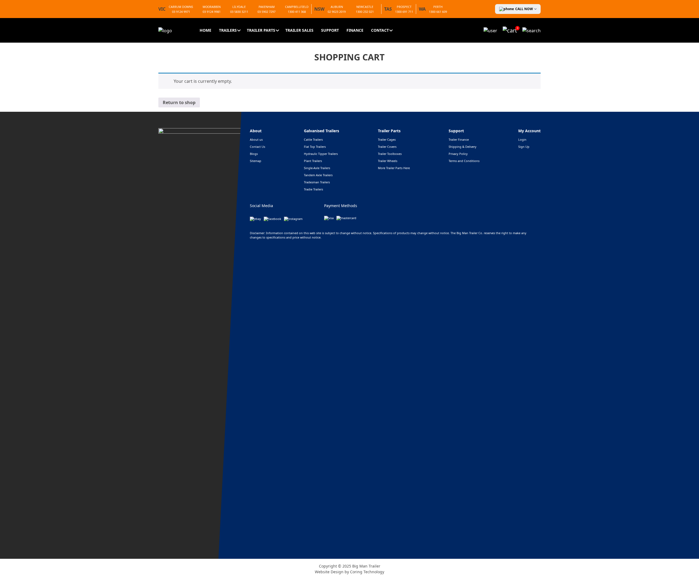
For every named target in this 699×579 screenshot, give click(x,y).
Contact (380, 30)
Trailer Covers (387, 147)
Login (522, 139)
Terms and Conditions (464, 161)
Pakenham (267, 7)
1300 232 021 (365, 12)
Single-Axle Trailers (317, 168)
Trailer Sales (299, 30)
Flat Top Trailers (315, 147)
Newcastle (364, 7)
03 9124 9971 (181, 12)
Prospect (404, 7)
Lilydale (239, 7)
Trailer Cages (387, 139)
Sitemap (255, 161)
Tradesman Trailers (317, 182)
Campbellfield (297, 7)
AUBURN (337, 7)
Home (205, 30)
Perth (438, 7)
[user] (490, 30)
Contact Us (257, 147)
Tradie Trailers (313, 189)
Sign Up (523, 147)
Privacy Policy (458, 154)
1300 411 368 (297, 12)
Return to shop (179, 102)
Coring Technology (367, 571)
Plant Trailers (313, 161)
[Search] (531, 30)
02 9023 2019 (337, 12)
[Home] (165, 30)
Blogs (254, 154)
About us (256, 139)
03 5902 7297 (266, 12)
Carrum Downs (181, 7)
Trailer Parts (261, 30)
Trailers (228, 30)
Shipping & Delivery (462, 147)
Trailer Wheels (387, 161)
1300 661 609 (438, 12)
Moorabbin (212, 7)
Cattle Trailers (313, 139)
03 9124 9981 (212, 12)
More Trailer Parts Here (394, 168)
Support (330, 30)
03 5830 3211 (239, 12)
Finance (354, 30)
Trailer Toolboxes (390, 154)
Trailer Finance (459, 139)
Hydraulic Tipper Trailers (321, 154)
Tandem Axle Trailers (318, 175)
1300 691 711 (404, 12)
